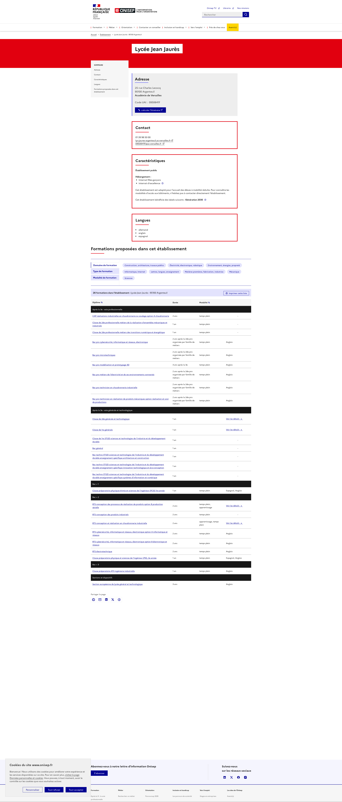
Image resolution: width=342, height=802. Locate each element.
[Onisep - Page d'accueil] (125, 10)
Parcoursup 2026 (151, 796)
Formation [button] (97, 27)
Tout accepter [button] (76, 789)
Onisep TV (212, 8)
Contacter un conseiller (150, 27)
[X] (112, 599)
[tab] (105, 265)
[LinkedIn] (106, 599)
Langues (97, 84)
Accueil (94, 34)
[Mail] (100, 599)
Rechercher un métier (126, 796)
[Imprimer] (93, 599)
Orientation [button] (126, 27)
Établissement (105, 34)
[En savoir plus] (162, 183)
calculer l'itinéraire (150, 110)
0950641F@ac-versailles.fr (148, 143)
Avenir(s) (233, 27)
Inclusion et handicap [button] (174, 27)
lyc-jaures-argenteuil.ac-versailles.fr (153, 140)
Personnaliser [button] (32, 789)
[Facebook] (119, 599)
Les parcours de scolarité (182, 796)
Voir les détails (233, 418)
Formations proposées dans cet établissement (106, 90)
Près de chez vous (217, 27)
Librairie (227, 8)
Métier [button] (112, 27)
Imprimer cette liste (238, 293)
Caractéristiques (100, 79)
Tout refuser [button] (54, 789)
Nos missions (243, 8)
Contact (97, 74)
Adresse (97, 70)
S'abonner (99, 773)
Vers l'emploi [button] (196, 27)
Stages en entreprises (208, 796)
